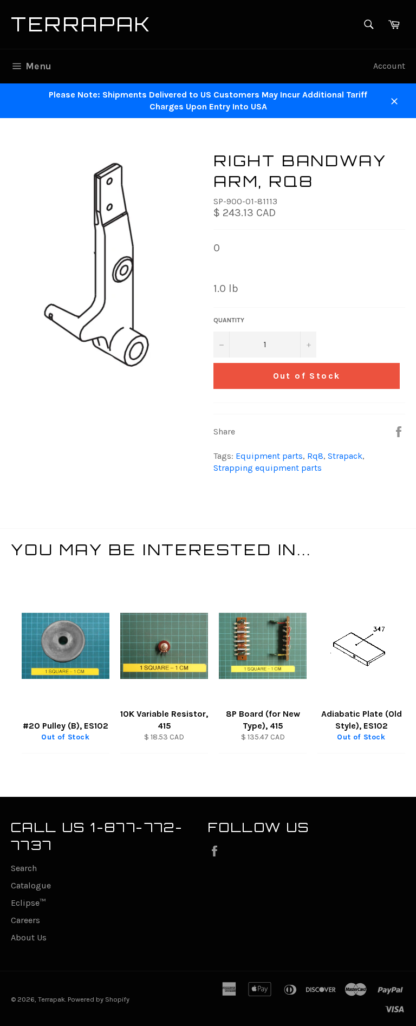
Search (24, 868)
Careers (25, 920)
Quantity (228, 320)
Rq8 (315, 456)
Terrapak (81, 24)
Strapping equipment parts (267, 468)
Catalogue (31, 885)
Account (389, 66)
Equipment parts (269, 456)
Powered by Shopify (98, 999)
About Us (29, 937)
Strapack (345, 456)
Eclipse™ (28, 903)
